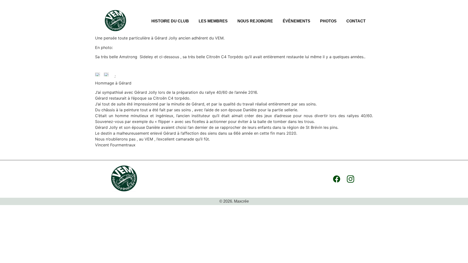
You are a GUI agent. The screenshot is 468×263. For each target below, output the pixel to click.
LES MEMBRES (213, 21)
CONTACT (356, 21)
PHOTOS (328, 21)
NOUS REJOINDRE (255, 21)
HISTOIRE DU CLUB (170, 21)
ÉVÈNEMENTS (296, 21)
